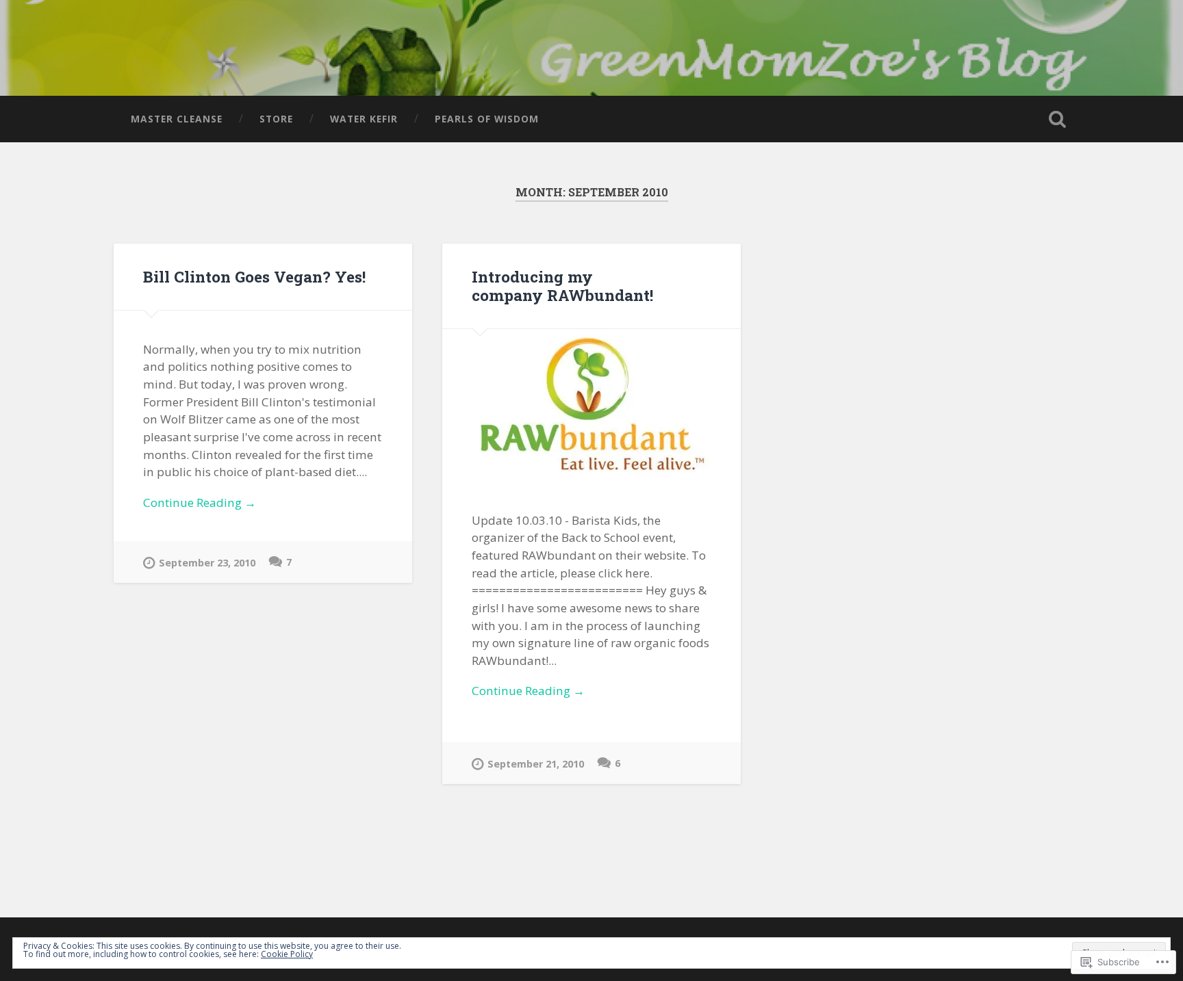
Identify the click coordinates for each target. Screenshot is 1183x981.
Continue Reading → (199, 502)
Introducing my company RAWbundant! (562, 285)
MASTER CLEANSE (176, 118)
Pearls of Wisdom (487, 118)
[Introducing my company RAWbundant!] (591, 405)
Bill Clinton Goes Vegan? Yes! (254, 276)
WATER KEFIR (364, 118)
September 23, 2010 (207, 562)
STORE (276, 118)
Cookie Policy (287, 954)
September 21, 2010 (535, 763)
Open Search (1057, 119)
